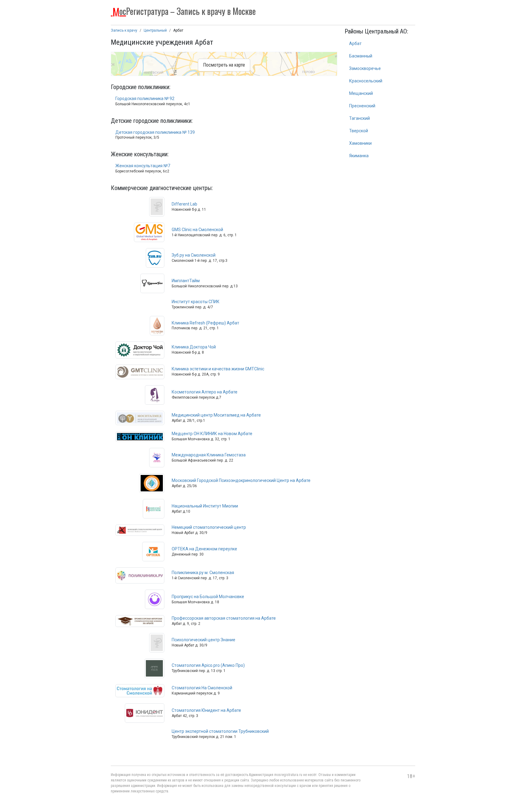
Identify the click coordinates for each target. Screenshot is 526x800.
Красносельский (365, 80)
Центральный (155, 30)
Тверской (358, 130)
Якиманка (359, 155)
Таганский (359, 118)
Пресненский (362, 105)
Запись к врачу (124, 30)
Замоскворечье (365, 68)
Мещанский (361, 93)
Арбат (355, 43)
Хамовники (360, 143)
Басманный (360, 56)
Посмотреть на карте (224, 65)
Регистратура (184, 11)
